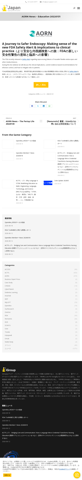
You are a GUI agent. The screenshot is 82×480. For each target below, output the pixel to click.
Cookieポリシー (64, 469)
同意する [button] (7, 475)
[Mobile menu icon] (78, 8)
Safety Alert (26, 59)
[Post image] (8, 144)
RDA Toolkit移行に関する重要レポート (68, 142)
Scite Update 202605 (61, 181)
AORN (37, 94)
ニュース (42, 94)
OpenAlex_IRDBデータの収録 (26, 141)
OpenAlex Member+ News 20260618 (25, 154)
